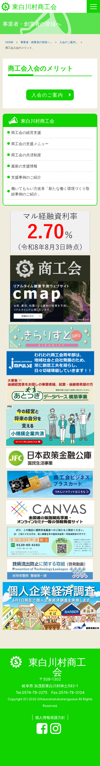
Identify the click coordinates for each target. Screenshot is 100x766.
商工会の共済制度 (26, 155)
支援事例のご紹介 (26, 177)
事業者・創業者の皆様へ (35, 42)
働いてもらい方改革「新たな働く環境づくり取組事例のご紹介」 (50, 191)
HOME (9, 42)
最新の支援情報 (24, 166)
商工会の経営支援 (26, 132)
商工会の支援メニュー (30, 143)
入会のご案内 (67, 42)
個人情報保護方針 (50, 717)
